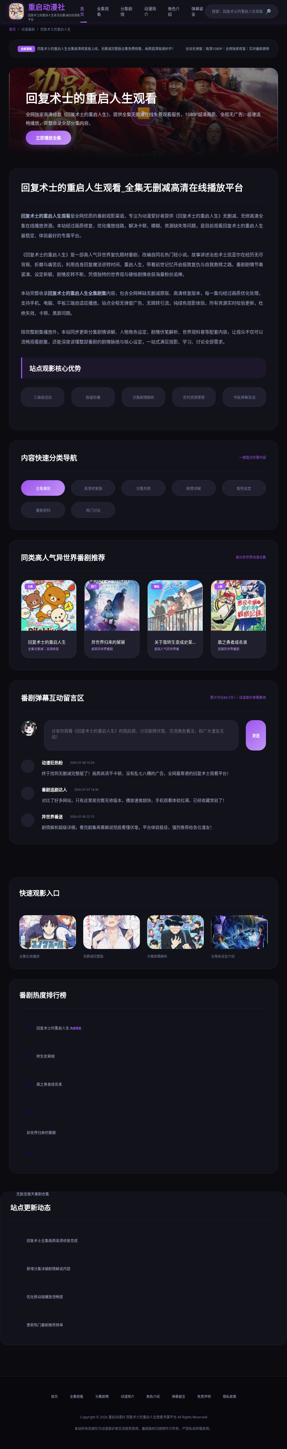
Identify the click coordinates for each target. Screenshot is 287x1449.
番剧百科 (43, 510)
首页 (82, 11)
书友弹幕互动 (244, 397)
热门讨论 (93, 510)
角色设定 (244, 488)
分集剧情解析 (143, 397)
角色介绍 (174, 11)
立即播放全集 (48, 138)
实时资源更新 (194, 397)
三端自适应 (43, 397)
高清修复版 (93, 488)
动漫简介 (150, 11)
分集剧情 (126, 11)
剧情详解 (193, 488)
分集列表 (143, 488)
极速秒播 (93, 397)
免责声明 (204, 1396)
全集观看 (103, 11)
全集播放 (43, 488)
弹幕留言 (197, 11)
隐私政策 (229, 1396)
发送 (256, 735)
